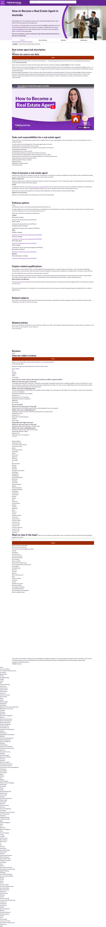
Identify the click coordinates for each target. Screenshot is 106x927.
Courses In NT (15, 522)
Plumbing (2, 712)
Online (1, 881)
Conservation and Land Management (9, 767)
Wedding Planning (4, 817)
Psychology (15, 472)
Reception (2, 743)
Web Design (3, 705)
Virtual (1, 883)
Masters (14, 498)
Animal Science (4, 688)
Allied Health (3, 784)
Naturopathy (3, 801)
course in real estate (39, 186)
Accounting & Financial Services (8, 670)
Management (15, 474)
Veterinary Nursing (5, 695)
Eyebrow (2, 776)
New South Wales (4, 888)
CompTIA (2, 836)
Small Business (3, 745)
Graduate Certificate (17, 489)
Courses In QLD (16, 524)
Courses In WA (16, 531)
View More (15, 482)
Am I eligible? (15, 566)
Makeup (2, 779)
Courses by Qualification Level (7, 900)
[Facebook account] (53, 598)
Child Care (14, 458)
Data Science (3, 841)
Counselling (15, 460)
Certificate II (15, 491)
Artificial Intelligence (5, 822)
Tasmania (14, 512)
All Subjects (15, 552)
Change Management (5, 724)
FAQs (13, 576)
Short (13, 499)
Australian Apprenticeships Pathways (38, 207)
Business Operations (5, 722)
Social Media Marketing (6, 874)
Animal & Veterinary (5, 684)
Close (53, 57)
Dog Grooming (3, 689)
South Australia (16, 503)
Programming (3, 852)
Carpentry (2, 710)
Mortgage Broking (4, 677)
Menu (2, 3)
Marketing (14, 481)
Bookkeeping (3, 674)
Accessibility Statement (18, 588)
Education (14, 468)
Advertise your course (17, 583)
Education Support (5, 762)
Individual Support (4, 755)
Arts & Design (3, 696)
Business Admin (16, 463)
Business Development (5, 720)
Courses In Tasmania (17, 527)
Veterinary (2, 693)
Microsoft (2, 846)
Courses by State (4, 884)
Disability (14, 467)
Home (15, 44)
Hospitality (3, 815)
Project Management (17, 477)
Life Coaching (3, 795)
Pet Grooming (3, 691)
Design (1, 700)
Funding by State (16, 568)
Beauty (14, 448)
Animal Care (15, 455)
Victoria (14, 513)
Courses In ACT (16, 518)
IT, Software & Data (5, 819)
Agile (1, 820)
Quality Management (5, 741)
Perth (13, 510)
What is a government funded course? (21, 564)
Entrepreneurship (4, 726)
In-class (2, 879)
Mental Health (3, 800)
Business (14, 465)
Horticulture (3, 769)
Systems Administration (6, 855)
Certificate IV (15, 494)
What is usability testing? (18, 592)
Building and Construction (6, 708)
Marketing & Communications (7, 869)
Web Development (4, 857)
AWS (1, 824)
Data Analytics (3, 839)
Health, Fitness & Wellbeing (7, 783)
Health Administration (5, 791)
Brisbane (14, 505)
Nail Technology (4, 781)
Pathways (63, 40)
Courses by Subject (5, 669)
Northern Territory (4, 889)
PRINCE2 (2, 736)
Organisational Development (7, 734)
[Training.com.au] (14, 3)
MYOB (1, 679)
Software (2, 853)
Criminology (3, 862)
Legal (1, 864)
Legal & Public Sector (5, 858)
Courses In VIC (15, 529)
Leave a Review (16, 368)
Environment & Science (6, 765)
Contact (14, 581)
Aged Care (14, 456)
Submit (53, 543)
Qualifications (83, 40)
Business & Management (6, 715)
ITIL (1, 845)
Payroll (2, 681)
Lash (1, 777)
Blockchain (3, 827)
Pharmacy (2, 807)
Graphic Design (4, 701)
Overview (22, 40)
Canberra (14, 506)
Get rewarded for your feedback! (20, 590)
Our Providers (15, 559)
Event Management (5, 814)
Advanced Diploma (17, 487)
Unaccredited (3, 919)
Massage (2, 796)
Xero (1, 682)
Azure (1, 826)
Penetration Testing (5, 850)
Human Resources (4, 727)
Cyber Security (3, 838)
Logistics (2, 731)
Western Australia (16, 515)
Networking (3, 848)
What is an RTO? (16, 561)
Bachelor (14, 496)
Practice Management (5, 808)
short (32, 186)
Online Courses (16, 554)
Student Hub (3, 924)
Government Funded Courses (7, 922)
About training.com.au (17, 575)
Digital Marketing (4, 871)
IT (12, 462)
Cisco (1, 831)
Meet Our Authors (16, 578)
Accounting (15, 451)
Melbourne (15, 508)
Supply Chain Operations (6, 746)
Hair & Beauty (3, 772)
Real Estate (15, 479)
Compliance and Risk (5, 860)
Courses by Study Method (6, 876)
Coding (2, 834)
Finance (2, 676)
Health (13, 453)
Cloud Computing (4, 833)
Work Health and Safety (6, 867)
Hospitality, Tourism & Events (7, 812)
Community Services (17, 449)
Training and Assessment (18, 470)
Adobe (1, 698)
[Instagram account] (53, 609)
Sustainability (3, 770)
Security (2, 865)
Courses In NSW (16, 520)
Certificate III (15, 493)
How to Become (43, 40)
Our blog (14, 571)
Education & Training (5, 757)
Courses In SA (15, 525)
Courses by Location (17, 556)
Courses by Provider (5, 921)
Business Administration (6, 719)
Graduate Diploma (16, 484)
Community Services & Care (7, 748)
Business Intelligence (5, 829)
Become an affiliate (17, 585)
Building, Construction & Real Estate (9, 707)
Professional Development (6, 738)
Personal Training (4, 805)
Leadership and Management (7, 729)
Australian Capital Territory (7, 886)
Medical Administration (6, 798)
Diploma (14, 486)
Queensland (3, 891)
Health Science (4, 793)
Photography (15, 475)
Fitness (2, 788)
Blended (2, 877)
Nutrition (2, 803)
